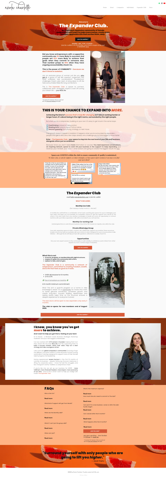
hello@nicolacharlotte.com (79, 197)
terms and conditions (51, 101)
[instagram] (162, 3)
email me (96, 437)
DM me (87, 437)
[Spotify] (159, 3)
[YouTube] (164, 3)
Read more (48, 398)
